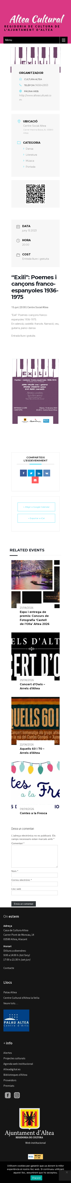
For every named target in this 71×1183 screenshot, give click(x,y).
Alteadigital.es (12, 1069)
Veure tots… (10, 1003)
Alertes (7, 1053)
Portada (30, 166)
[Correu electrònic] (35, 479)
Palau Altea (10, 992)
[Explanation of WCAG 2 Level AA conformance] (35, 1156)
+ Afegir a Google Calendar (36, 507)
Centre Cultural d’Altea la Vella (21, 998)
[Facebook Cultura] (7, 1095)
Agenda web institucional (18, 1064)
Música (30, 160)
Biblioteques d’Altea (15, 1075)
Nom (14, 871)
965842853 (41, 85)
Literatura (31, 154)
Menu (8, 40)
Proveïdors (9, 1080)
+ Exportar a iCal (36, 518)
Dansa (29, 148)
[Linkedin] (39, 473)
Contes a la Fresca (33, 813)
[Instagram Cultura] (17, 1095)
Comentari (17, 843)
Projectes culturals (14, 1058)
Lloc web (16, 889)
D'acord (36, 1177)
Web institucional (35, 1143)
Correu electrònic (21, 880)
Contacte (8, 968)
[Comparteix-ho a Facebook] (23, 473)
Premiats (8, 1086)
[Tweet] (31, 473)
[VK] (46, 473)
